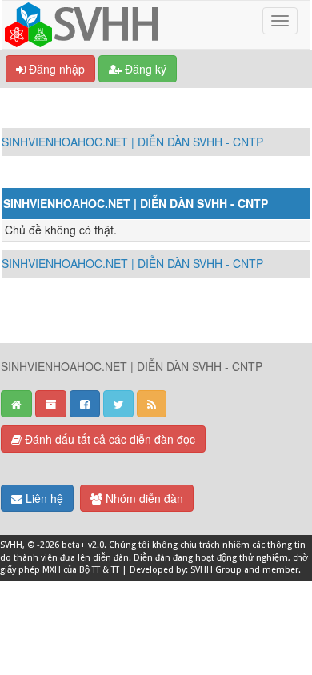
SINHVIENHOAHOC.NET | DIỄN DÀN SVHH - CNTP (132, 142)
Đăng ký (144, 69)
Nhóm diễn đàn (142, 498)
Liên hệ (42, 498)
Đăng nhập (55, 69)
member (280, 570)
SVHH (11, 545)
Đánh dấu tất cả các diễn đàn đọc (108, 439)
